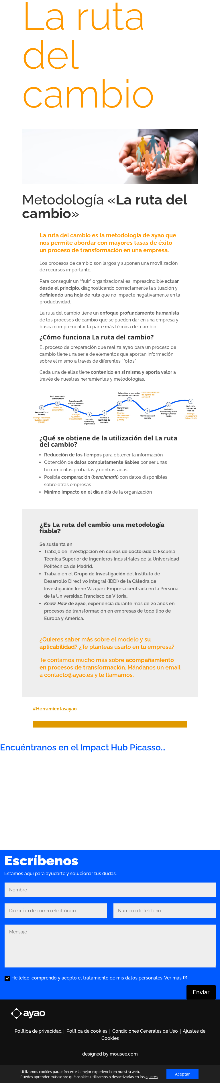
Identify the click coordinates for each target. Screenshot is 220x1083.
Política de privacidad (38, 1031)
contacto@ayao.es (68, 674)
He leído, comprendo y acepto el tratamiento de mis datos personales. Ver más (97, 978)
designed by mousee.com (110, 1054)
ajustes (152, 1076)
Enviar (201, 992)
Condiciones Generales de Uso (145, 1031)
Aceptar (182, 1074)
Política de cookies (86, 1031)
